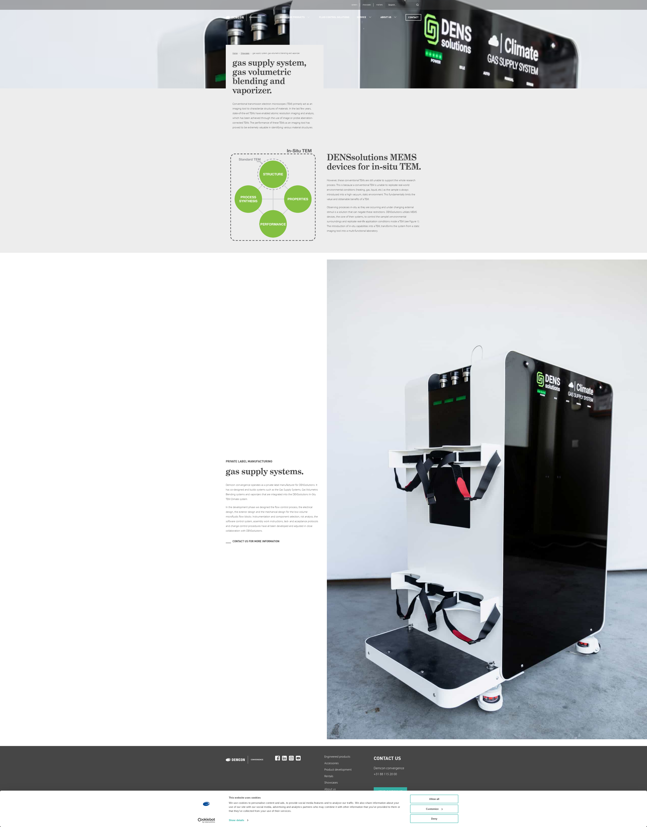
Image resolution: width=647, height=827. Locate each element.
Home (235, 53)
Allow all (434, 799)
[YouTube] (298, 758)
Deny (434, 818)
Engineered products (337, 756)
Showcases (245, 53)
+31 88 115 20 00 (385, 774)
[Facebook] (277, 758)
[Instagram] (291, 758)
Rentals (328, 776)
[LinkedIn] (284, 758)
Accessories (331, 763)
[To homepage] (249, 760)
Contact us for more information (256, 541)
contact (413, 17)
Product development (338, 769)
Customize (432, 808)
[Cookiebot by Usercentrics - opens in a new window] (206, 820)
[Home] (242, 17)
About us (330, 789)
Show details (236, 820)
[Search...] (417, 5)
